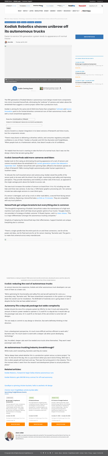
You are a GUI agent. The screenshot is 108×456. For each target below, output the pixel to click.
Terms (85, 453)
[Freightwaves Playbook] (50, 6)
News (11, 18)
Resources (67, 11)
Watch (25, 11)
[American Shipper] (38, 6)
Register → (78, 68)
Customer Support (27, 1)
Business (16, 18)
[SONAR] (93, 6)
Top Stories (38, 22)
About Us (75, 11)
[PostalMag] (72, 6)
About (60, 453)
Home (7, 18)
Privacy (90, 453)
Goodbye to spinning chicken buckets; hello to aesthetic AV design (28, 385)
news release (62, 213)
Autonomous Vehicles (31, 18)
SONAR (46, 11)
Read (19, 11)
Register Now (15, 424)
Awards (52, 11)
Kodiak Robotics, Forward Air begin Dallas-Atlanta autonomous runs (29, 373)
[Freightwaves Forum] (61, 6)
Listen (31, 11)
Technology (22, 18)
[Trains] (82, 6)
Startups (24, 22)
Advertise (65, 453)
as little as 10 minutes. (45, 198)
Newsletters (93, 1)
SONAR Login (17, 1)
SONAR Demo (8, 1)
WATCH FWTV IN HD (89, 37)
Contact (82, 453)
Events (59, 11)
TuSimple (59, 109)
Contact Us (100, 1)
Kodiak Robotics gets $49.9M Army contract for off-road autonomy (28, 377)
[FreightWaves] (11, 6)
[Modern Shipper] (24, 6)
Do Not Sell (100, 453)
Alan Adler (10, 42)
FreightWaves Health (73, 453)
